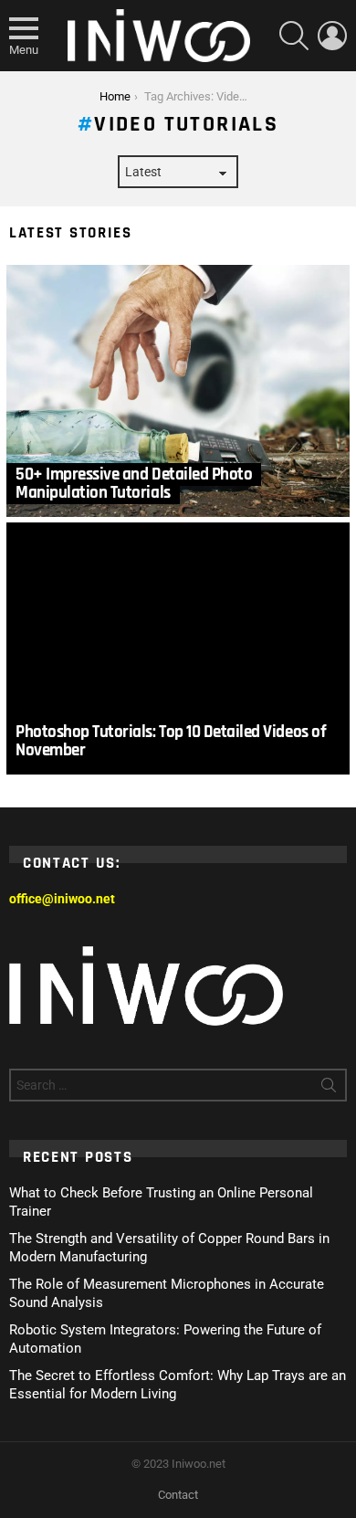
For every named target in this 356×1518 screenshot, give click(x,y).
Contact (178, 1495)
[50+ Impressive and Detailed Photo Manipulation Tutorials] (178, 391)
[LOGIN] (332, 35)
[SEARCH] (294, 35)
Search (328, 1089)
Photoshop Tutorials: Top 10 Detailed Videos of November (171, 741)
